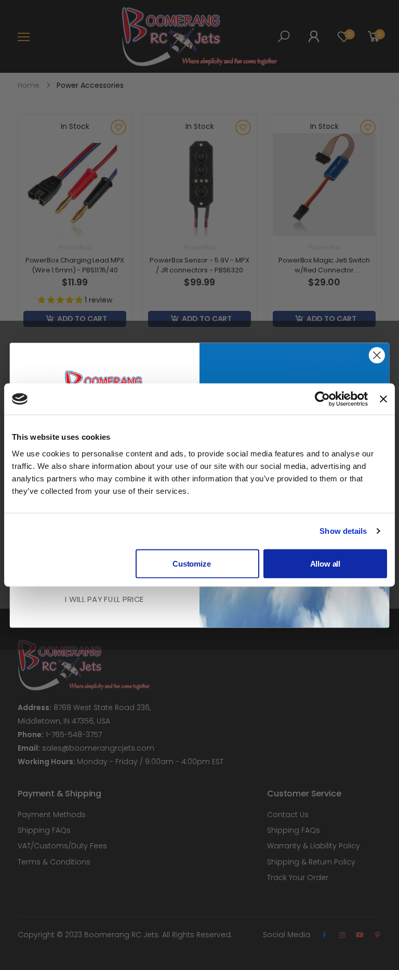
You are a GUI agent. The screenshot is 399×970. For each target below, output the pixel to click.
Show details (343, 531)
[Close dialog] (376, 355)
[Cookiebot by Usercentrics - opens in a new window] (322, 399)
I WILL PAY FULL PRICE (104, 599)
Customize (191, 563)
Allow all (325, 563)
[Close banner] (383, 399)
